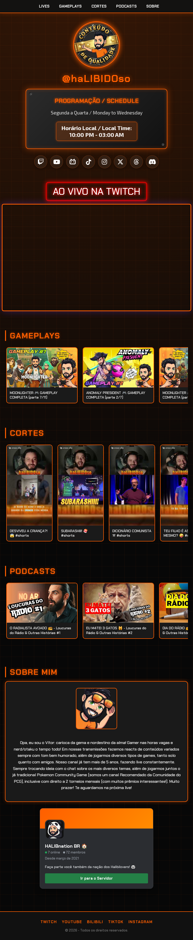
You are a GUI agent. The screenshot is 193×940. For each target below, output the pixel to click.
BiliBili (95, 921)
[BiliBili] (72, 161)
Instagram (140, 921)
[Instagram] (104, 161)
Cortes (99, 6)
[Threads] (136, 161)
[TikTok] (88, 161)
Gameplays (70, 6)
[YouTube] (56, 161)
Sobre (152, 6)
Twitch (48, 921)
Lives (44, 6)
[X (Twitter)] (120, 161)
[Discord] (152, 161)
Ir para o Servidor (96, 878)
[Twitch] (40, 161)
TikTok (115, 921)
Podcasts (126, 6)
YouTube (72, 921)
